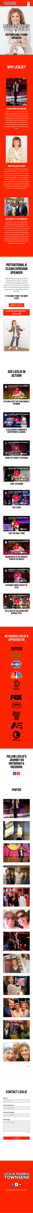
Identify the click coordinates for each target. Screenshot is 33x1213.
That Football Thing (16, 533)
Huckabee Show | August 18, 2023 (16, 586)
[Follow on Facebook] (14, 773)
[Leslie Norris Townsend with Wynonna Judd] (16, 906)
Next (27, 1066)
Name (6, 1098)
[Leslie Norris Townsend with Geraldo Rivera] (16, 928)
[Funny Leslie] (16, 350)
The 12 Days (16, 507)
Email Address (9, 1105)
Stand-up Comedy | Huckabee (16, 457)
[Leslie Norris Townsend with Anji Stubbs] (16, 1039)
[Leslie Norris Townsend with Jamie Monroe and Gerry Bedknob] (16, 1016)
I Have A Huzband (16, 483)
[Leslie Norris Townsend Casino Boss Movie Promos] (16, 994)
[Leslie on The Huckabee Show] (16, 105)
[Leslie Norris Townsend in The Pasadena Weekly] (16, 972)
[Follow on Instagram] (18, 773)
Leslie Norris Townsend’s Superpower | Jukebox (16, 430)
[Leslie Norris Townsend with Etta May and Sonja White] (16, 1061)
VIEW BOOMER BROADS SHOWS (15, 312)
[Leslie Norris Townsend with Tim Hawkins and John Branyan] (16, 884)
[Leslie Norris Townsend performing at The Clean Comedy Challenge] (16, 839)
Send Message (16, 1138)
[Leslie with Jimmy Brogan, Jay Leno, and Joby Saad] (16, 215)
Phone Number (9, 1112)
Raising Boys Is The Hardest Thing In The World (16, 558)
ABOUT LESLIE (16, 305)
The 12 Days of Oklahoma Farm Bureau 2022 (16, 612)
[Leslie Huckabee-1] (16, 817)
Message (6, 1119)
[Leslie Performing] (16, 162)
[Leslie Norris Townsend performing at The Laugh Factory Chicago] (16, 862)
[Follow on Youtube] (20, 1184)
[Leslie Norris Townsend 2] (16, 950)
